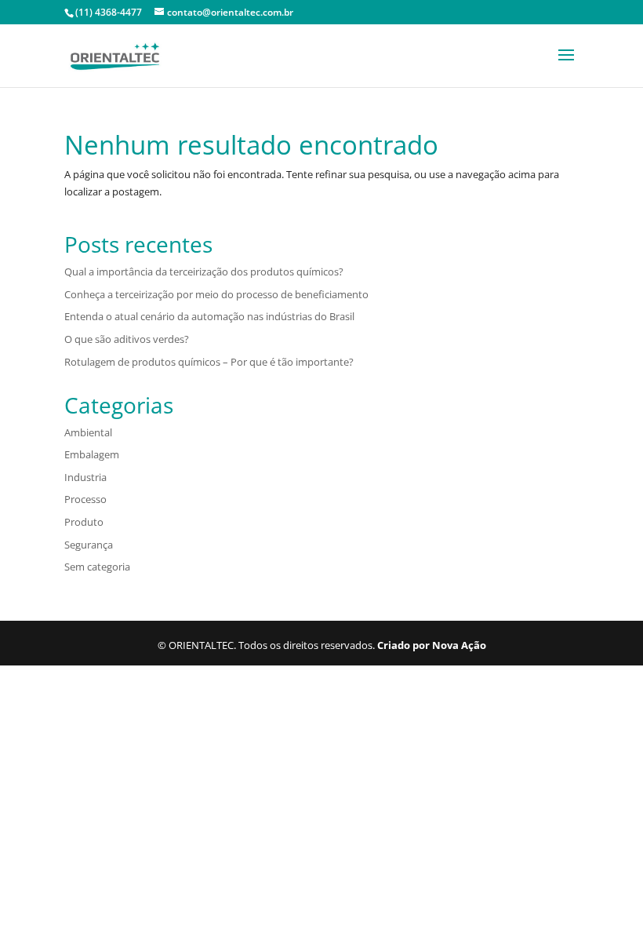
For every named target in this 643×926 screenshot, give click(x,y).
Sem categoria (97, 567)
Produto (84, 522)
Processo (85, 499)
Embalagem (91, 454)
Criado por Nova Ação (431, 645)
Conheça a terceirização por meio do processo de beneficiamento (216, 294)
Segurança (88, 545)
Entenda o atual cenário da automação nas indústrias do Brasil (209, 316)
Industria (85, 477)
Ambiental (88, 432)
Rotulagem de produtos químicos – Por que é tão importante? (209, 362)
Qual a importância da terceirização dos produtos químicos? (203, 271)
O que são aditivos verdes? (126, 339)
